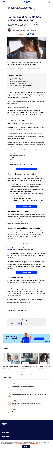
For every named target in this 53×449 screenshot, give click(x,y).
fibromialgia (21, 222)
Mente (18, 7)
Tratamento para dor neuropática (18, 87)
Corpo (14, 383)
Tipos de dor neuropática (16, 80)
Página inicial (10, 7)
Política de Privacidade (17, 443)
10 (31, 374)
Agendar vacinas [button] (26, 169)
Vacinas (14, 400)
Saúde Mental (27, 7)
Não (19, 323)
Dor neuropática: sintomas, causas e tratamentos (19, 8)
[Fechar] (50, 442)
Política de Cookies (34, 443)
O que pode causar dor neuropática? (19, 81)
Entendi (26, 446)
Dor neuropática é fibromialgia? (18, 83)
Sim (12, 323)
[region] (26, 444)
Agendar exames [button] (26, 272)
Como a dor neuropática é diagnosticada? (20, 85)
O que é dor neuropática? (16, 78)
